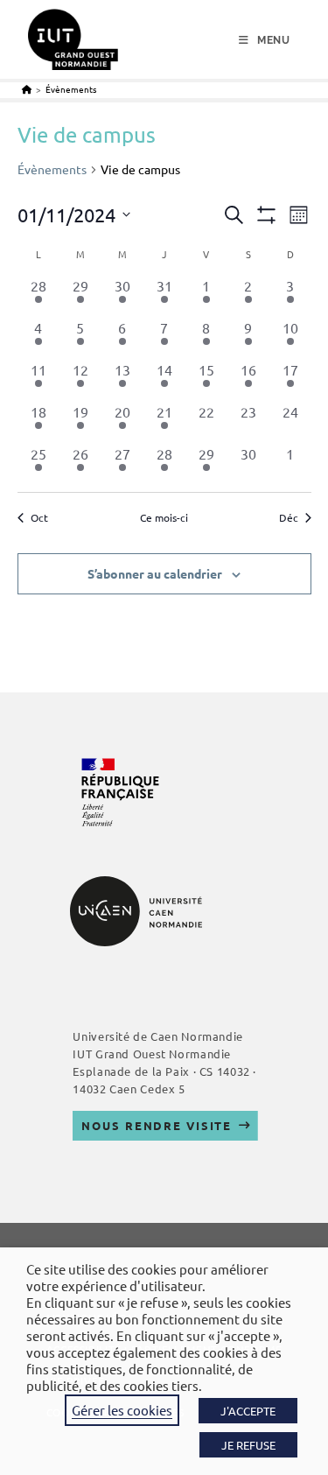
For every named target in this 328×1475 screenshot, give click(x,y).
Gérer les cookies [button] (122, 1409)
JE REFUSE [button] (248, 1444)
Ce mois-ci (164, 517)
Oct (39, 517)
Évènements (70, 88)
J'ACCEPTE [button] (248, 1410)
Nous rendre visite (156, 1125)
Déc (288, 517)
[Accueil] (26, 88)
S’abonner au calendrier (154, 573)
